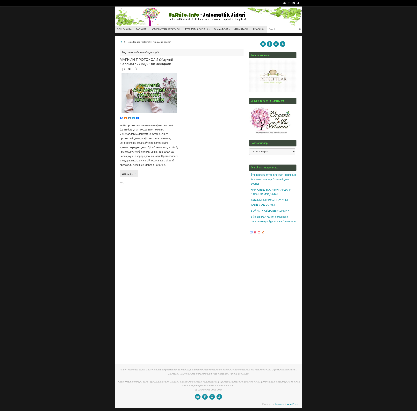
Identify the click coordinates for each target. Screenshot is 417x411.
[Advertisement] (273, 298)
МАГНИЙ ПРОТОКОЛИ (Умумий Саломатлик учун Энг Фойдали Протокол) (146, 64)
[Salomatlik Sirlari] (284, 3)
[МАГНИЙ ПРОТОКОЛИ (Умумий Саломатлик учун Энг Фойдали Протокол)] (149, 93)
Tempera (279, 404)
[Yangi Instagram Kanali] (293, 3)
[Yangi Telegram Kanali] (298, 3)
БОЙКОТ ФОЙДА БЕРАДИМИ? (270, 210)
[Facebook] (289, 3)
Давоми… (127, 174)
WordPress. (293, 404)
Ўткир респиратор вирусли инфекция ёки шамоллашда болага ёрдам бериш (273, 179)
